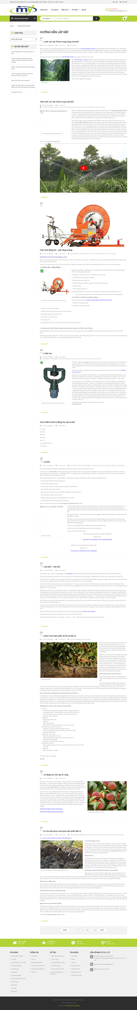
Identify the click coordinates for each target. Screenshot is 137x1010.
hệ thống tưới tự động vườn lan (52, 359)
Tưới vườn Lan (96, 359)
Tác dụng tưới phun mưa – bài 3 (55, 914)
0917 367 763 (113, 9)
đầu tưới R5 (54, 787)
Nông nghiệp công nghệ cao (79, 835)
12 (95, 930)
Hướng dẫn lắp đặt (23, 26)
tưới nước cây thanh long (75, 107)
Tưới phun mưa (111, 254)
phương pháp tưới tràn (88, 48)
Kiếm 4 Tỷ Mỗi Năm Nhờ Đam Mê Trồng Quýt (23, 68)
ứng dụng (73, 45)
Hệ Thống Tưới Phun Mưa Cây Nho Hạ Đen (22, 52)
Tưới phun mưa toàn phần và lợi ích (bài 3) (58, 636)
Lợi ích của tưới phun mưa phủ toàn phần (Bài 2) (60, 831)
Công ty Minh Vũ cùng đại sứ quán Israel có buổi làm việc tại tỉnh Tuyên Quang (22, 60)
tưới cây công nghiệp (84, 465)
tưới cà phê (52, 471)
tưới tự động (120, 465)
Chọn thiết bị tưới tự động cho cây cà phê (57, 422)
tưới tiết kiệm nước (67, 57)
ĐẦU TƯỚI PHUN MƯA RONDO (20, 80)
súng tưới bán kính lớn (86, 254)
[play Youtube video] (83, 167)
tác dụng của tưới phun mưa (69, 503)
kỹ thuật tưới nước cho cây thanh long (54, 107)
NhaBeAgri (50, 45)
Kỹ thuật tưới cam (16, 92)
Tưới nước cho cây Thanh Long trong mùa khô (59, 41)
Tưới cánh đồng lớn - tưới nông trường (56, 250)
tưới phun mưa (87, 60)
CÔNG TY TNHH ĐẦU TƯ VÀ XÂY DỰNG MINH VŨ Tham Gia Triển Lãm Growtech (23, 86)
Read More (45, 92)
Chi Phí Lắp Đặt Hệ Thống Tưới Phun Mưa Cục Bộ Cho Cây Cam (22, 74)
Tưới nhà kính (78, 359)
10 (87, 930)
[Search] (96, 18)
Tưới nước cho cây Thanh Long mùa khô (57, 101)
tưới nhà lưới (87, 359)
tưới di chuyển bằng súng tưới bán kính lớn (99, 300)
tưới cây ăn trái (100, 835)
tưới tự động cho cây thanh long (94, 107)
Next (102, 930)
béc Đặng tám (74, 254)
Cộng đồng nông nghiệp (72, 1005)
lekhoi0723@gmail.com (120, 11)
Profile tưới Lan (76, 404)
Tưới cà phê (73, 465)
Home (12, 26)
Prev (65, 930)
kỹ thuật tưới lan (68, 359)
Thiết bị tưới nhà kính (89, 611)
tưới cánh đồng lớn (100, 254)
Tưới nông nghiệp (110, 465)
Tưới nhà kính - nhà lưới (50, 566)
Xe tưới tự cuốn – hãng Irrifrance (51, 267)
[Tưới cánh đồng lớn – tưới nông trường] (83, 224)
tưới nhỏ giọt (78, 60)
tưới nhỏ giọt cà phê (98, 465)
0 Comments (61, 45)
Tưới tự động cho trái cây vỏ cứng (54, 774)
